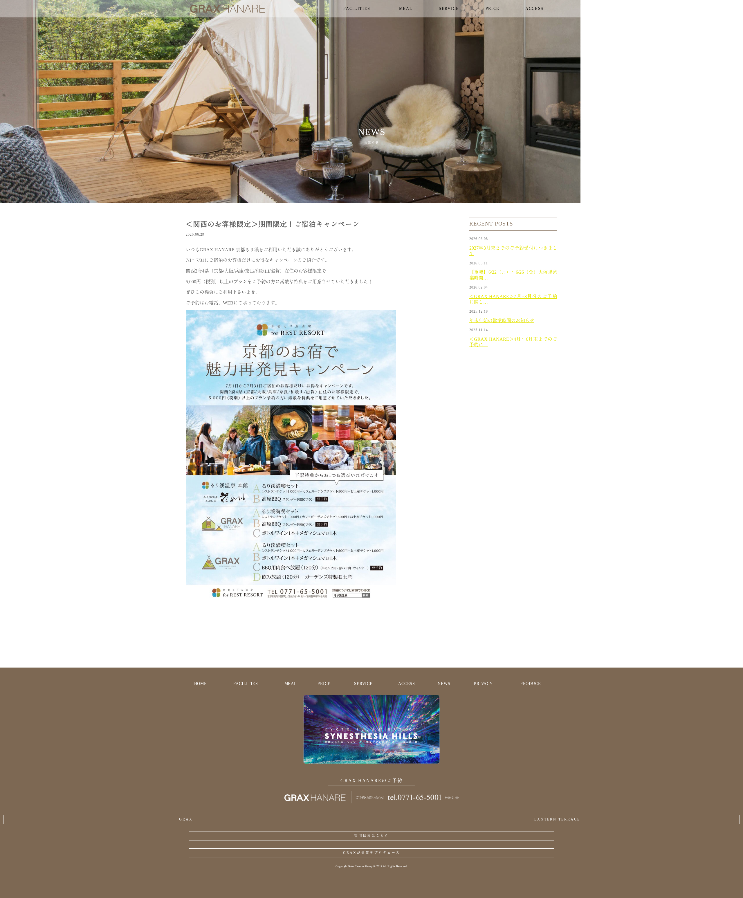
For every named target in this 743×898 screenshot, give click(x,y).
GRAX (186, 819)
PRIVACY (483, 683)
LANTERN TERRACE (557, 819)
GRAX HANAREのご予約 (371, 780)
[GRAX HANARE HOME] (371, 801)
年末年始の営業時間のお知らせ (501, 320)
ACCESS (406, 683)
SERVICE (363, 683)
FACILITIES (245, 683)
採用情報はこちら (371, 836)
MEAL (290, 683)
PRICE (324, 683)
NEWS (444, 683)
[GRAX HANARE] (256, 8)
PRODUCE (530, 683)
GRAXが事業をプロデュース (371, 853)
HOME (200, 683)
